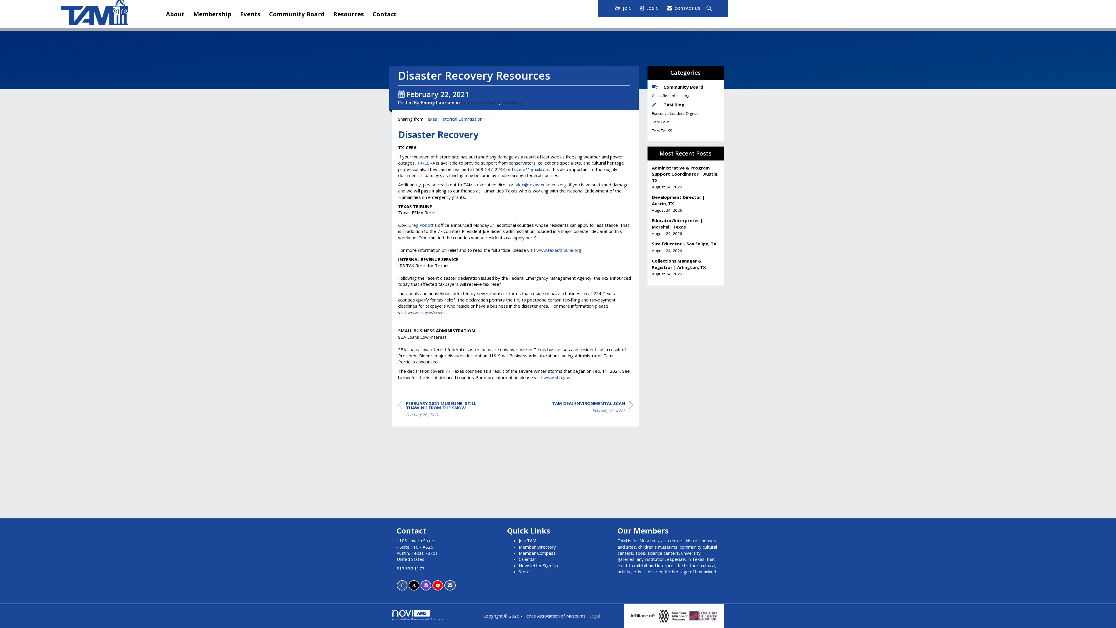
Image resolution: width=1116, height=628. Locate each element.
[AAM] (674, 615)
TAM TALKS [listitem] (662, 130)
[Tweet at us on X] (414, 585)
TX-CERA (426, 163)
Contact (385, 14)
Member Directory (537, 547)
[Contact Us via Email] (450, 585)
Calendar (527, 559)
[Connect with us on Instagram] (426, 585)
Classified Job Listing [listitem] (670, 95)
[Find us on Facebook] (402, 585)
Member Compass (537, 553)
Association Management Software (417, 619)
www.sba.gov (556, 377)
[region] (592, 407)
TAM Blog (511, 102)
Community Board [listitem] (683, 87)
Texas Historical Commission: (454, 119)
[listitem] (686, 177)
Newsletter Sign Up (538, 565)
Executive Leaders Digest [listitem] (675, 113)
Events (250, 14)
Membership (212, 14)
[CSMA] (703, 615)
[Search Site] (710, 9)
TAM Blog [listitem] (673, 105)
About (175, 14)
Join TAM (527, 540)
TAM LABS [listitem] (661, 121)
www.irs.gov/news (426, 312)
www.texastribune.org (558, 250)
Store (524, 572)
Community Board (297, 14)
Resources (348, 14)
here (530, 237)
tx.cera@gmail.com (530, 169)
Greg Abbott (421, 225)
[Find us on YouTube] (437, 585)
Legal (594, 616)
